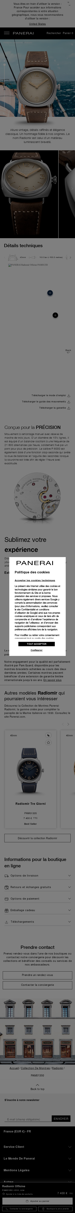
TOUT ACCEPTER (36, 644)
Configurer (37, 650)
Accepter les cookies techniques (35, 580)
